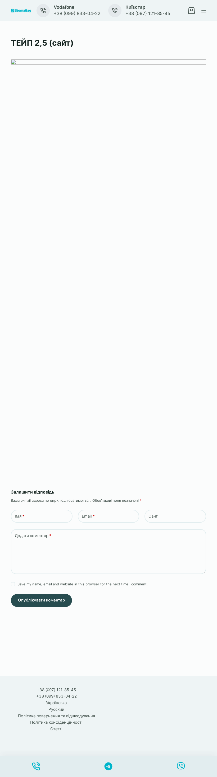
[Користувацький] (108, 766)
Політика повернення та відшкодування (56, 715)
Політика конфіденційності (56, 722)
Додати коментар (33, 535)
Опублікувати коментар (41, 600)
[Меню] (203, 10)
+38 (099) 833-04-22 (77, 13)
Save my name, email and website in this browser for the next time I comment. (82, 584)
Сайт (153, 516)
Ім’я (19, 516)
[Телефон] (36, 766)
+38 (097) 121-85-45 (147, 13)
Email (88, 516)
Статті (56, 728)
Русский (56, 709)
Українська (56, 702)
